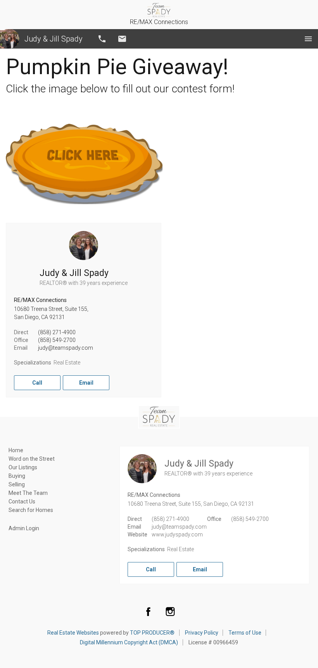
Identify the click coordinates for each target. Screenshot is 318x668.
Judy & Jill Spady (53, 38)
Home (16, 450)
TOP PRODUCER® (152, 633)
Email (122, 39)
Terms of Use (244, 633)
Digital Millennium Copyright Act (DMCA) (129, 642)
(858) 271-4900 (57, 332)
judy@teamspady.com (65, 348)
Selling (17, 484)
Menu (308, 39)
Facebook (148, 611)
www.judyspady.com (177, 534)
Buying (17, 476)
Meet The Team (28, 493)
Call (102, 39)
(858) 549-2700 (57, 340)
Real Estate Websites (73, 633)
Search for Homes (31, 510)
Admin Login (24, 528)
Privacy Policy (201, 633)
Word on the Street (32, 459)
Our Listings (23, 467)
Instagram (170, 611)
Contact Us (22, 501)
